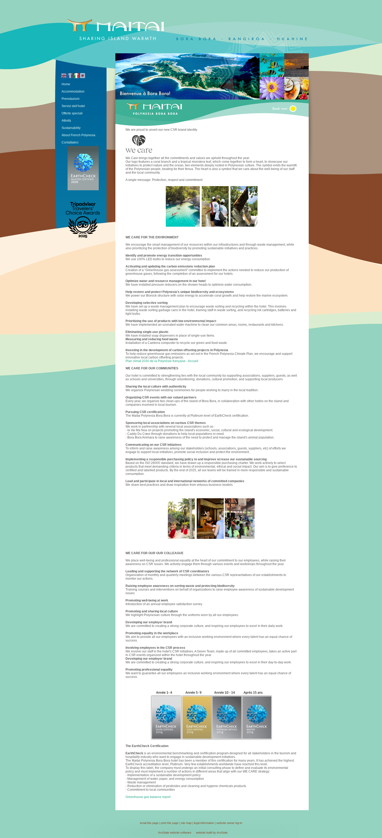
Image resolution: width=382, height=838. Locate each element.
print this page (170, 822)
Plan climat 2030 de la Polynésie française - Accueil (162, 361)
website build (204, 832)
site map (186, 822)
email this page (149, 822)
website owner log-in (229, 822)
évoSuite (163, 832)
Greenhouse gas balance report (148, 797)
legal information (204, 822)
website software (180, 832)
